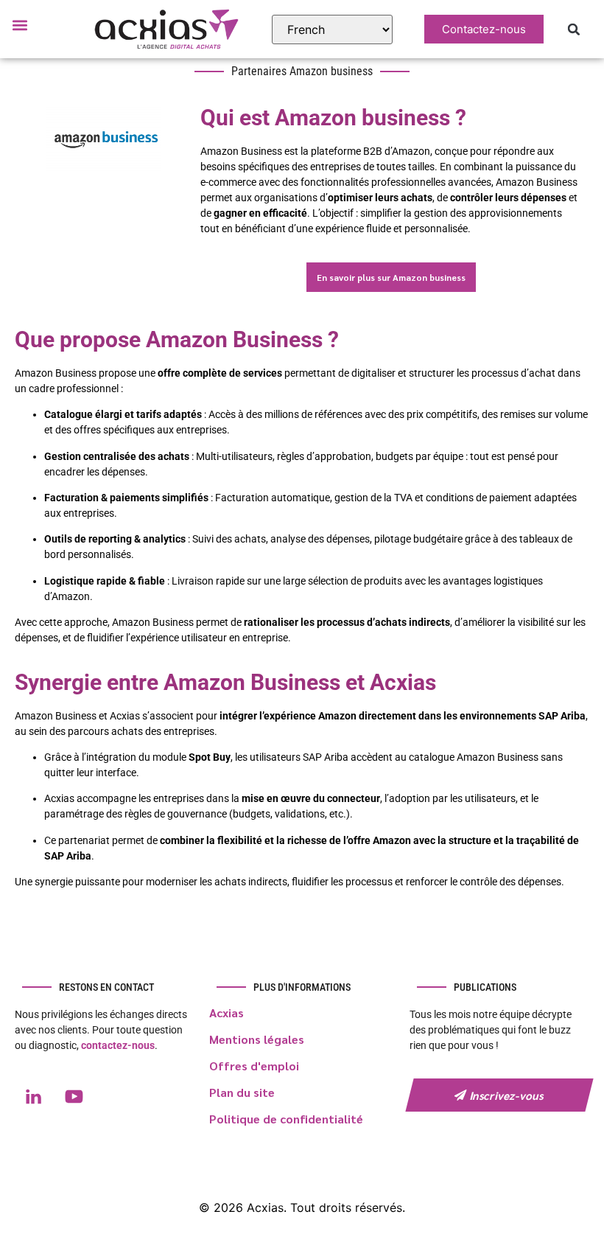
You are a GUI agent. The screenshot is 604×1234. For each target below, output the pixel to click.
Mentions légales (256, 1039)
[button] (19, 25)
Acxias (226, 1012)
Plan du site (242, 1092)
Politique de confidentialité (286, 1118)
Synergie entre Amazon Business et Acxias (225, 682)
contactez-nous (118, 1045)
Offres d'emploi (254, 1065)
